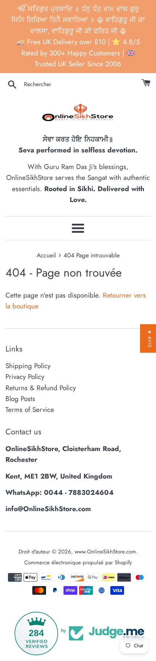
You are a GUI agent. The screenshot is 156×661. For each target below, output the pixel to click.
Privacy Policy (24, 377)
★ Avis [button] (149, 339)
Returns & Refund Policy (40, 388)
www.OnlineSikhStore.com (105, 552)
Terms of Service (29, 409)
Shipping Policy (27, 366)
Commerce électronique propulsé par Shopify (78, 563)
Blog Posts (20, 399)
